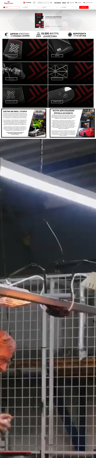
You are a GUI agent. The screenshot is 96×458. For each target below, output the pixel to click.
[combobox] (13, 7)
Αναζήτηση (83, 7)
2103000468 (28, 2)
